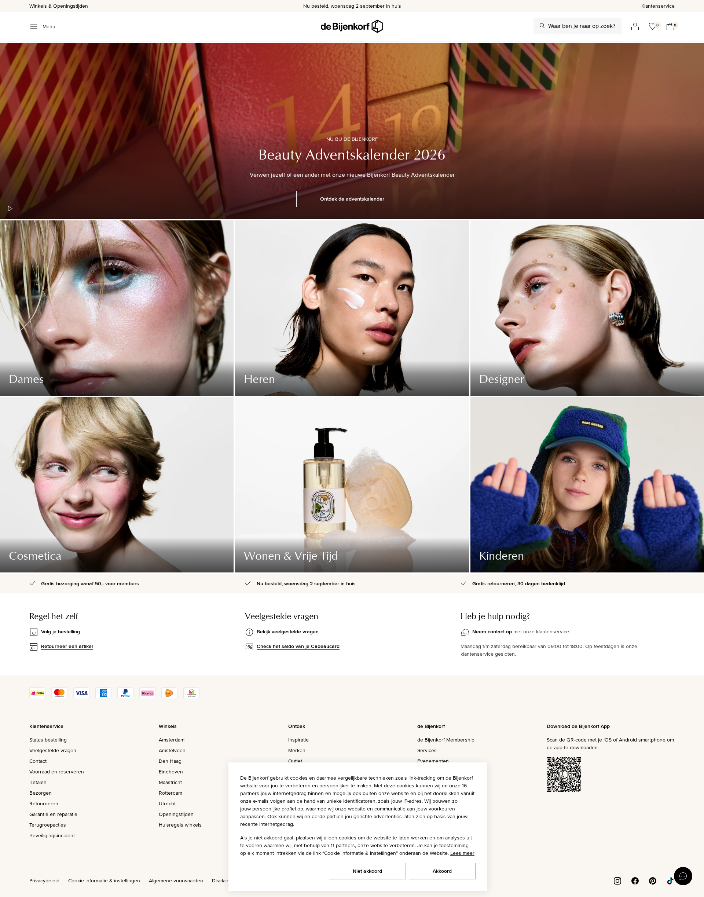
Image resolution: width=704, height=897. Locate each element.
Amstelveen (172, 750)
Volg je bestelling (60, 631)
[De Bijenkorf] (352, 26)
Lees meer (462, 853)
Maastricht (170, 782)
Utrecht (167, 803)
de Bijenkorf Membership (445, 740)
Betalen (38, 782)
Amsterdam (171, 740)
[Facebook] (635, 880)
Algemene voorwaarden (176, 880)
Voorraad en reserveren (56, 772)
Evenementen (433, 761)
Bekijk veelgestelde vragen (288, 631)
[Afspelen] (10, 209)
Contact (38, 761)
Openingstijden (176, 814)
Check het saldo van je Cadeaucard (298, 646)
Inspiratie (298, 740)
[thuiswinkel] (191, 697)
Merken (296, 750)
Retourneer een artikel (67, 646)
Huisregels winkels (180, 825)
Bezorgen (40, 793)
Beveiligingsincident (52, 835)
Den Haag (170, 761)
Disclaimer (223, 880)
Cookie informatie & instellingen (104, 880)
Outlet (295, 761)
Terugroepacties (47, 825)
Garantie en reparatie (53, 814)
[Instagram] (617, 880)
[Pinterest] (652, 880)
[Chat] (683, 876)
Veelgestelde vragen (52, 750)
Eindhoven (171, 772)
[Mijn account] (635, 26)
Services (427, 750)
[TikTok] (670, 880)
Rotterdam (170, 793)
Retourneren (43, 803)
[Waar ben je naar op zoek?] (542, 26)
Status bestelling (48, 740)
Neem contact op (492, 631)
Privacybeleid (44, 880)
